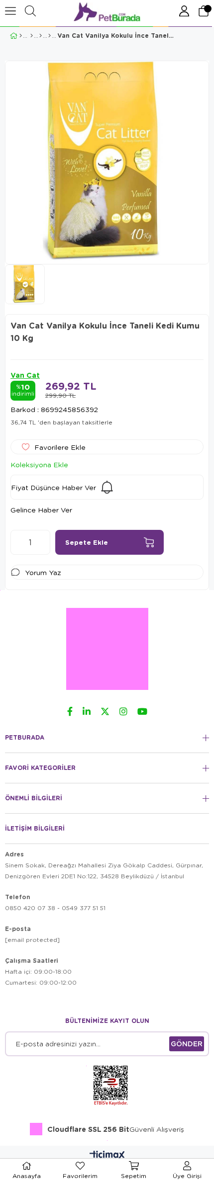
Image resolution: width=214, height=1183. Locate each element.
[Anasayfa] (20, 36)
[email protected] (32, 939)
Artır (42, 542)
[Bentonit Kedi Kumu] (49, 36)
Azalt (17, 542)
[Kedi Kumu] (40, 36)
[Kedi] (31, 36)
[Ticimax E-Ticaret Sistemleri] (107, 1156)
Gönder (187, 1043)
